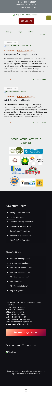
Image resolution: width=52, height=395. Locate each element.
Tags (20, 32)
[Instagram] (31, 10)
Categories (10, 32)
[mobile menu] (48, 18)
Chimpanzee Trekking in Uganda (20, 54)
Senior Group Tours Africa (20, 231)
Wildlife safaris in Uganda (17, 100)
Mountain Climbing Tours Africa (22, 222)
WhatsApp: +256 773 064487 (26, 4)
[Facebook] (21, 10)
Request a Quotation (26, 332)
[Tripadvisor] (34, 10)
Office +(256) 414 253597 (27, 2)
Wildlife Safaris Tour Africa (20, 240)
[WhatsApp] (18, 10)
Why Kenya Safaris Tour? (19, 277)
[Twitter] (24, 10)
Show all (43, 34)
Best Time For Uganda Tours (20, 272)
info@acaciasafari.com (27, 7)
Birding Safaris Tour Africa (20, 212)
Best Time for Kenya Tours (20, 258)
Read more (41, 79)
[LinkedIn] (27, 10)
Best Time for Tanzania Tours (21, 268)
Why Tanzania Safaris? (19, 286)
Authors (31, 32)
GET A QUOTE (26, 21)
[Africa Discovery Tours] (26, 15)
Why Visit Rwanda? (17, 281)
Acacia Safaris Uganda (25, 50)
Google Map (28, 324)
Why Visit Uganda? (17, 290)
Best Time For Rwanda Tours (21, 263)
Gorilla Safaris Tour (17, 217)
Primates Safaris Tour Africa (20, 226)
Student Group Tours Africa (20, 235)
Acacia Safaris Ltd (33, 373)
